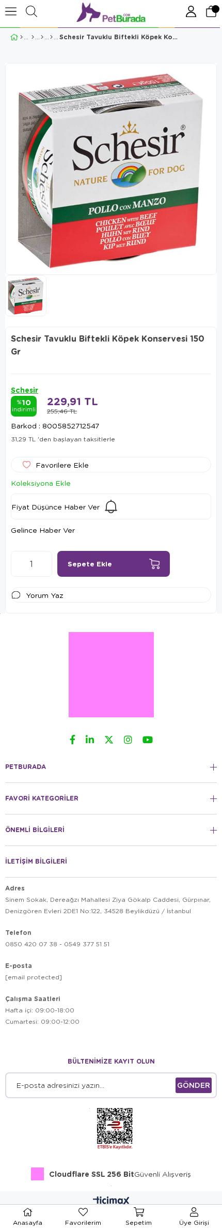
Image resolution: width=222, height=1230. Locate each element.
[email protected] (33, 977)
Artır (44, 564)
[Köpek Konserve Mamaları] (42, 37)
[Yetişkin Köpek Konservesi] (51, 37)
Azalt (18, 564)
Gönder (193, 1085)
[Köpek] (32, 37)
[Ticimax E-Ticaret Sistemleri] (111, 1201)
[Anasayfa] (21, 37)
